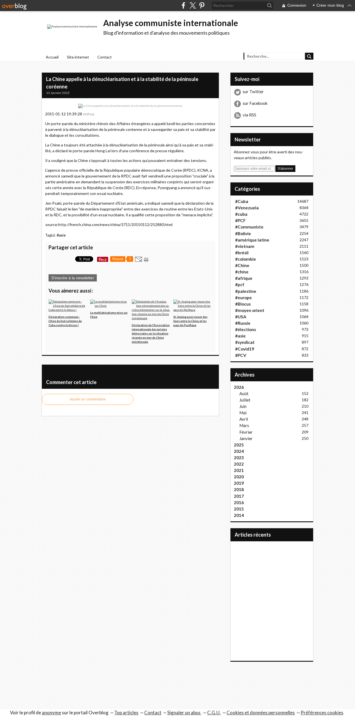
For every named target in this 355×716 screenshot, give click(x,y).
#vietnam (244, 246)
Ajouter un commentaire (88, 399)
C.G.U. (214, 712)
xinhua (88, 113)
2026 (239, 387)
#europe (243, 297)
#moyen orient (249, 310)
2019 (239, 483)
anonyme (51, 712)
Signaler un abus (184, 712)
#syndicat (245, 342)
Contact (104, 57)
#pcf (239, 284)
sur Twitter (253, 91)
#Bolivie (243, 233)
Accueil (52, 57)
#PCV (240, 355)
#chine (241, 271)
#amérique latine (252, 239)
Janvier (246, 438)
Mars (244, 425)
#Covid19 (244, 348)
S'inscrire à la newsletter (72, 278)
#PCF (240, 220)
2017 (239, 496)
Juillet (244, 399)
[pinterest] (201, 5)
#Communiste (249, 226)
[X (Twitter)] (192, 5)
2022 (239, 463)
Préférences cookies (322, 712)
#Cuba (241, 201)
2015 (239, 508)
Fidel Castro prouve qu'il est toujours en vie (180, 381)
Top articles (126, 712)
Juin (243, 406)
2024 (239, 451)
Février (246, 432)
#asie (61, 235)
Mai (243, 412)
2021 (239, 470)
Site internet (78, 57)
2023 (239, 457)
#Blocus (243, 303)
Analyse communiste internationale (170, 23)
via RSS (249, 114)
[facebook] (183, 5)
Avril (243, 419)
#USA (240, 316)
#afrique (243, 278)
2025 (239, 444)
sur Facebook (255, 103)
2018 (239, 489)
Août (243, 393)
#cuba (241, 214)
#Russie (242, 323)
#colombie (245, 259)
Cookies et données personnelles (261, 712)
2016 (239, 502)
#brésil (241, 252)
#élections (245, 329)
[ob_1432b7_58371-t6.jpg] (130, 105)
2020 (239, 476)
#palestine (245, 291)
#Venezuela (247, 207)
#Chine (242, 265)
